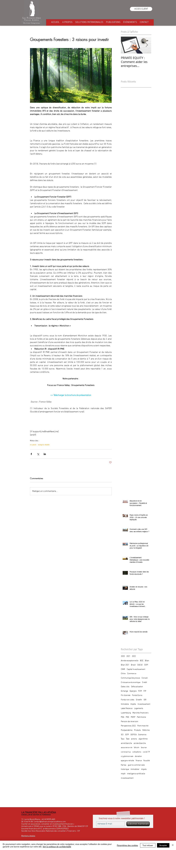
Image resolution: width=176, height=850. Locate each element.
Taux (122, 739)
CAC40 (139, 665)
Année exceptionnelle (129, 661)
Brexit (133, 665)
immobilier (135, 769)
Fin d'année (125, 695)
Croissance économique (130, 682)
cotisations (136, 752)
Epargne (133, 691)
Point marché (142, 726)
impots (144, 769)
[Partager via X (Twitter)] (38, 454)
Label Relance (126, 708)
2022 (134, 656)
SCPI (127, 734)
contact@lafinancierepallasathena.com (50, 822)
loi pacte (33, 445)
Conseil (145, 678)
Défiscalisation (137, 687)
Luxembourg (126, 713)
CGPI (146, 665)
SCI (122, 734)
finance (139, 761)
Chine (123, 673)
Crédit (144, 682)
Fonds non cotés (127, 700)
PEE (127, 717)
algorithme (143, 739)
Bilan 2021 (125, 665)
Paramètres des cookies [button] (127, 845)
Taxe (127, 739)
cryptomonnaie (127, 756)
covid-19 (146, 752)
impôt (123, 774)
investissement (127, 778)
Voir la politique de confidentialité (57, 846)
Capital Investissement (136, 669)
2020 (123, 656)
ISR (145, 700)
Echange (124, 691)
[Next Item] (146, 45)
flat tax (123, 765)
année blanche (140, 743)
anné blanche (126, 743)
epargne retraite (44, 445)
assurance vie (126, 747)
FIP (145, 691)
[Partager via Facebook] (31, 454)
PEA (122, 717)
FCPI (140, 691)
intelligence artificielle (136, 774)
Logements (138, 708)
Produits (137, 730)
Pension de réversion (129, 721)
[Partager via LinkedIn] (44, 454)
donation (138, 756)
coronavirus (126, 752)
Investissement (144, 704)
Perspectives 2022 (128, 726)
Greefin (139, 700)
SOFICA (133, 734)
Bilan (147, 661)
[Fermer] (172, 845)
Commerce (131, 673)
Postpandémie (126, 730)
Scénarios (142, 734)
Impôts (133, 704)
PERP (133, 717)
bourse (144, 747)
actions (134, 739)
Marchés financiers (140, 713)
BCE (141, 661)
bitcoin (136, 747)
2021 (128, 656)
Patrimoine (141, 717)
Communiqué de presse (130, 678)
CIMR (123, 669)
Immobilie (125, 704)
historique (125, 769)
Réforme (146, 730)
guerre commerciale (136, 765)
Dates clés (125, 687)
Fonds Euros (137, 695)
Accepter (163, 845)
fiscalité (146, 761)
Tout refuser (147, 845)
